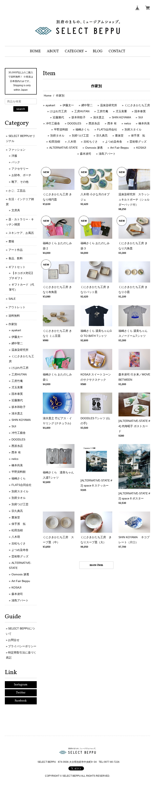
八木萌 (72, 141)
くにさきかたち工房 (137, 105)
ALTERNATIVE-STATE (63, 147)
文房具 (16, 210)
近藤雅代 (58, 117)
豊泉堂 (119, 135)
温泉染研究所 (108, 105)
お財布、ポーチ (21, 175)
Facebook (21, 701)
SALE (12, 298)
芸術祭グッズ (138, 141)
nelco (127, 123)
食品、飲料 (15, 258)
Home (47, 95)
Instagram (20, 685)
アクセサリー (20, 168)
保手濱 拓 (138, 135)
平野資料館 (61, 129)
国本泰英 (140, 111)
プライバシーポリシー (22, 646)
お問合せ (13, 640)
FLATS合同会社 (107, 129)
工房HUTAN (81, 111)
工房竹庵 (102, 111)
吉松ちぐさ (91, 141)
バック (16, 162)
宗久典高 (102, 135)
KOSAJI (141, 147)
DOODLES (74, 123)
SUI (140, 117)
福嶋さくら (82, 129)
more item (96, 565)
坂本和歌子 (78, 117)
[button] (76, 51)
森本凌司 (85, 153)
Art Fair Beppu (119, 147)
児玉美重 (121, 111)
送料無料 (14, 315)
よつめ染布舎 (113, 141)
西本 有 (112, 123)
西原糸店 (94, 123)
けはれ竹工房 (58, 111)
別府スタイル (133, 129)
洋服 (14, 155)
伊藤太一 (68, 105)
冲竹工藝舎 (53, 123)
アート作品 (15, 249)
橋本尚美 (144, 123)
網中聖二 (87, 105)
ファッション (16, 149)
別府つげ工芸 (80, 135)
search (20, 108)
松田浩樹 (54, 141)
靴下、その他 (20, 181)
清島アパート (107, 153)
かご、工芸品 (16, 190)
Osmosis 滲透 (94, 147)
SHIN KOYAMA (122, 117)
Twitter (20, 693)
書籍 (11, 241)
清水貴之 (98, 117)
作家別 (12, 324)
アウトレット (16, 307)
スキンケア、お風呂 (21, 232)
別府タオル (57, 135)
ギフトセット (16, 267)
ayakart (50, 105)
